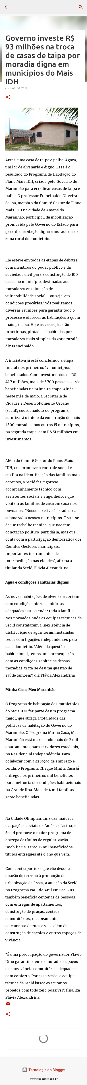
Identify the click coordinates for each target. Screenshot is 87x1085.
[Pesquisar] (80, 7)
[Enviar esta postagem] (8, 1005)
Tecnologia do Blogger (46, 1070)
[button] (8, 97)
